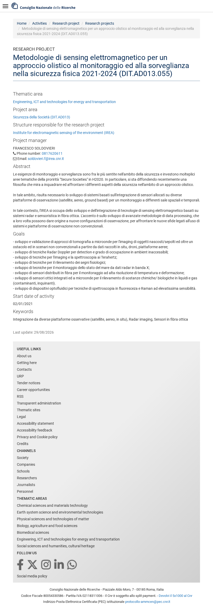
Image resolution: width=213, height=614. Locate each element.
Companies (26, 464)
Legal (21, 417)
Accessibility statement (35, 423)
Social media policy (32, 576)
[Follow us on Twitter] (33, 565)
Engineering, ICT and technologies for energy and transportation (64, 102)
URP (20, 376)
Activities (39, 23)
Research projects (99, 23)
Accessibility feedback (34, 430)
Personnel (25, 491)
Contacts (24, 369)
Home (21, 23)
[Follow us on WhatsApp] (72, 565)
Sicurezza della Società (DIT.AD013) (41, 117)
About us (24, 356)
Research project (65, 23)
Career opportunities (33, 390)
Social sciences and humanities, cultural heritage (56, 546)
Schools (23, 471)
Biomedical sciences (33, 532)
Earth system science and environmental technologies (60, 512)
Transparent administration (39, 403)
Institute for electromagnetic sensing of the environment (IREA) (63, 133)
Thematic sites (28, 410)
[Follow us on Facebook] (20, 565)
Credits (22, 444)
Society (23, 458)
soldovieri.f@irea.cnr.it (46, 159)
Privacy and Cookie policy (37, 437)
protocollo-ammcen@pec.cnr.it (147, 602)
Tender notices (28, 383)
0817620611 (52, 153)
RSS (20, 396)
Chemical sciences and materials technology (52, 505)
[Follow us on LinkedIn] (59, 565)
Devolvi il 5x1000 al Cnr (175, 596)
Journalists (26, 485)
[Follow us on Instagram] (46, 565)
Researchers (27, 478)
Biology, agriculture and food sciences (47, 526)
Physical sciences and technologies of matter (53, 519)
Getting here (27, 363)
